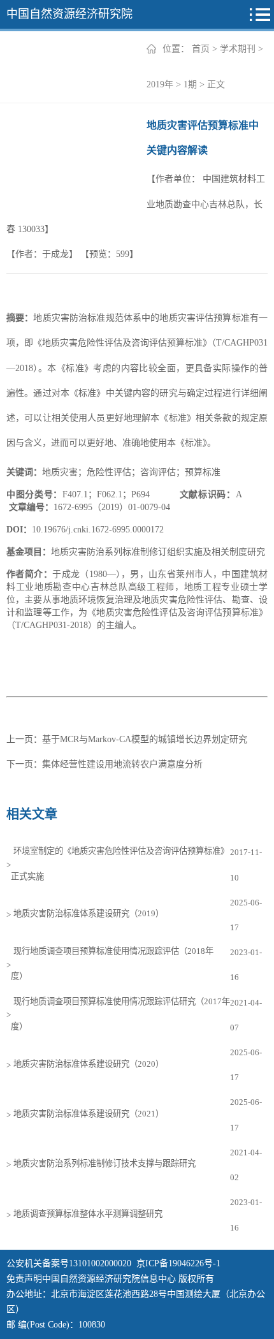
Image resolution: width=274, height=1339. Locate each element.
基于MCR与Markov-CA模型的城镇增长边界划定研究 (144, 739)
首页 (201, 49)
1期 (190, 84)
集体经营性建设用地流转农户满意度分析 (122, 764)
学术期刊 (238, 49)
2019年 (160, 84)
